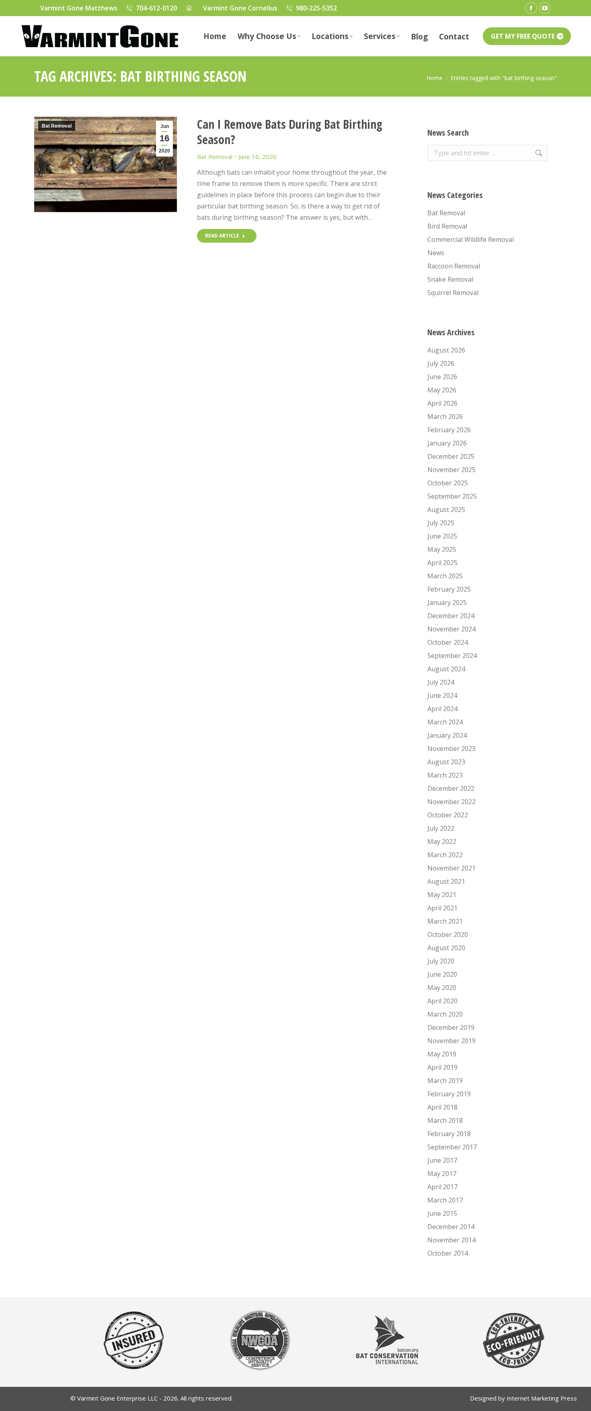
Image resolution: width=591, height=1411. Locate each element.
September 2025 (452, 496)
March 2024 (445, 722)
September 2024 (452, 655)
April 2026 (442, 403)
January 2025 (447, 602)
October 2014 (447, 1253)
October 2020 (447, 934)
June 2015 (442, 1213)
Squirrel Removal (452, 292)
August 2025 (446, 509)
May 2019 (441, 1054)
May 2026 (441, 390)
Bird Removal (447, 226)
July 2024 (440, 682)
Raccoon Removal (453, 266)
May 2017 (441, 1173)
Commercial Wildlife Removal (470, 239)
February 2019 (449, 1093)
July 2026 (440, 363)
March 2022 (445, 854)
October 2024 (447, 642)
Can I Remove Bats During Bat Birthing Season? (289, 132)
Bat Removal (57, 126)
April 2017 (442, 1186)
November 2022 (451, 801)
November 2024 (451, 629)
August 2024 (446, 668)
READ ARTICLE (222, 235)
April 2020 (442, 1000)
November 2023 (451, 748)
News (435, 252)
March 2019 (445, 1080)
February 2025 (449, 589)
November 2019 (451, 1040)
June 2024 (442, 695)
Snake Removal (450, 279)
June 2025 (442, 536)
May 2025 (441, 549)
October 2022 (447, 815)
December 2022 (450, 788)
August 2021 (446, 881)
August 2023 (446, 761)
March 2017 (445, 1200)
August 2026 (446, 350)
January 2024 (447, 735)
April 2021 (442, 908)
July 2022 (440, 828)
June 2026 (442, 376)
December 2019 (450, 1027)
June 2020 (442, 974)
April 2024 (442, 708)
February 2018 (449, 1133)
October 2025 (447, 483)
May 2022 (441, 841)
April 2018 (442, 1107)
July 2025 (440, 522)
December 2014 (450, 1226)
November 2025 (451, 469)
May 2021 (441, 894)
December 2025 (450, 456)
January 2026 (447, 443)
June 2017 (442, 1160)
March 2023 (445, 775)
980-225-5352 (316, 8)
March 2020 (445, 1014)
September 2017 (452, 1147)
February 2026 (449, 429)
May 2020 (441, 987)
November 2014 (451, 1240)
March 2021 (445, 921)
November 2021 (451, 868)
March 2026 (445, 416)
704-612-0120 (156, 8)
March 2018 (445, 1120)
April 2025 (442, 562)
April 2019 (442, 1067)
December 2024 (450, 615)
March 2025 (445, 575)
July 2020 (440, 961)
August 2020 (446, 947)
